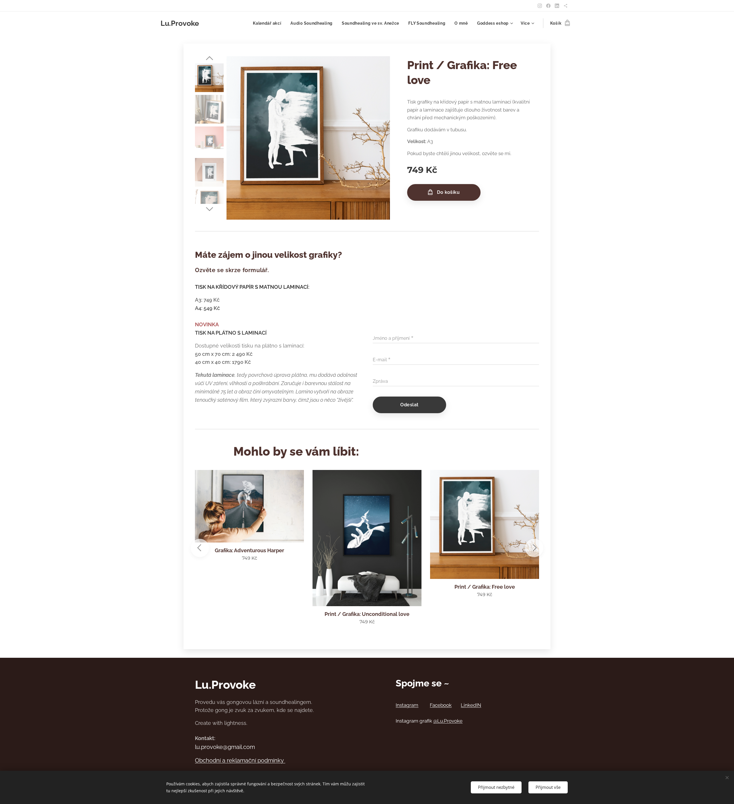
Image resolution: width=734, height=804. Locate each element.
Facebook (441, 705)
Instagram (407, 705)
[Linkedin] (557, 6)
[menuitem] (268, 23)
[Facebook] (548, 6)
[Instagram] (539, 6)
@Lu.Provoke (447, 721)
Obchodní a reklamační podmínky (240, 760)
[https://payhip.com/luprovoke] (565, 6)
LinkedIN (471, 705)
